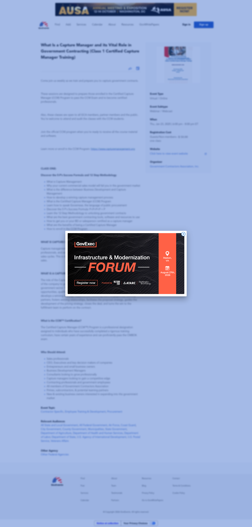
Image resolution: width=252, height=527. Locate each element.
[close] (183, 234)
